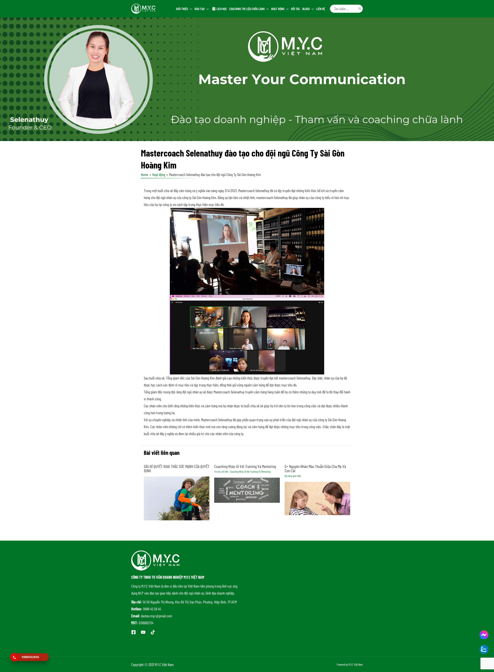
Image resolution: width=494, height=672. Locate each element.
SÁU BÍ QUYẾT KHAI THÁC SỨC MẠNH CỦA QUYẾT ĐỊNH (176, 468)
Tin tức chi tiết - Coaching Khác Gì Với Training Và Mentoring (242, 471)
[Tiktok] (153, 632)
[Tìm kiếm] (359, 9)
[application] (190, 8)
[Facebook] (133, 632)
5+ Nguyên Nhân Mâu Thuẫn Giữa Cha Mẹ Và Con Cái (315, 468)
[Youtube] (143, 632)
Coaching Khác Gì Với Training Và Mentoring (245, 466)
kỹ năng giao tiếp (293, 475)
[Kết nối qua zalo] (484, 649)
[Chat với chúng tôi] (484, 634)
